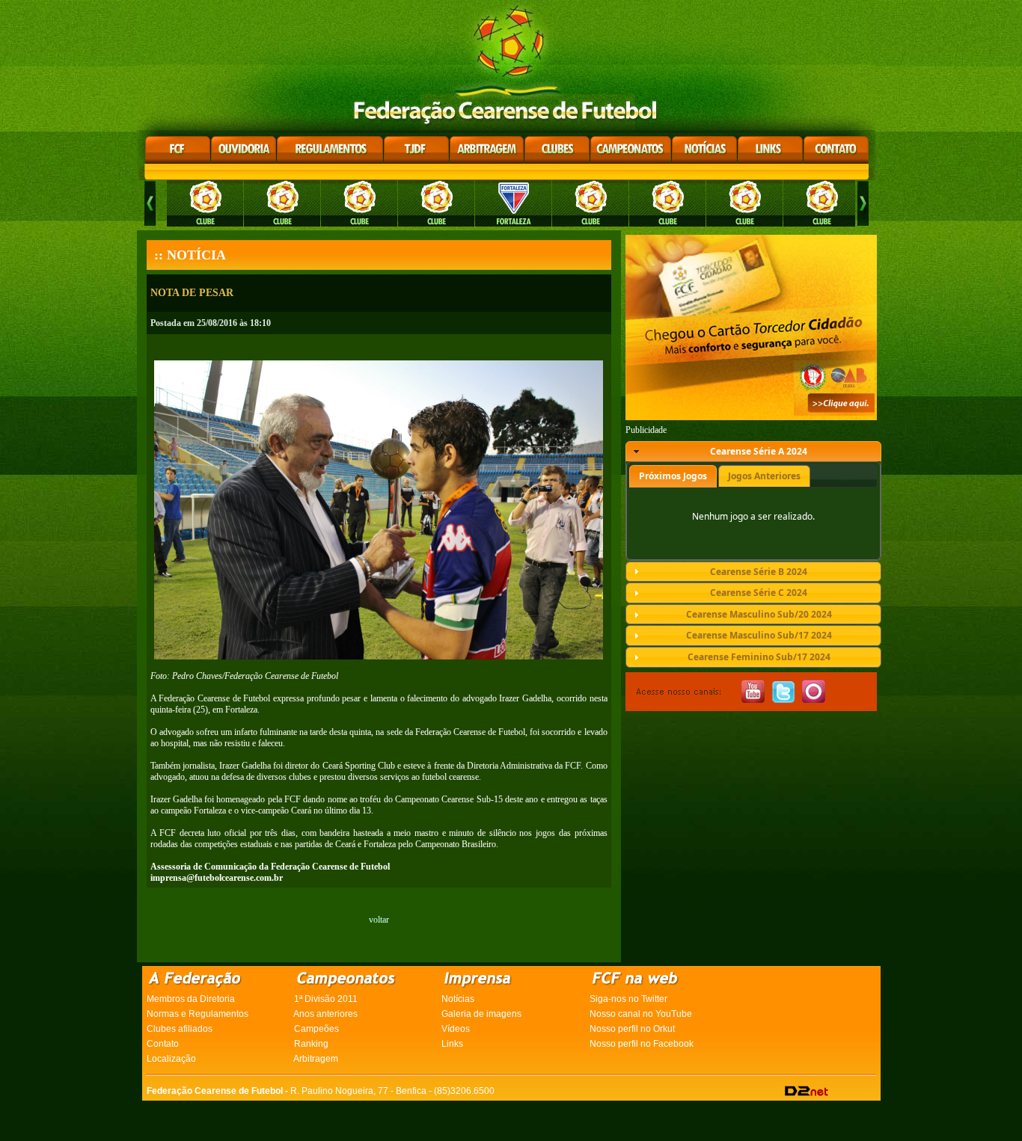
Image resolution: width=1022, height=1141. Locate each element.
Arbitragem (315, 1059)
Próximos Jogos (673, 476)
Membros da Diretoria (191, 999)
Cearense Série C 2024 (758, 592)
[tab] (753, 451)
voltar (379, 919)
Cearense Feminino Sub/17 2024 (759, 657)
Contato (163, 1044)
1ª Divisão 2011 (326, 999)
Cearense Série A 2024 (758, 451)
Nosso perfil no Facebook (642, 1044)
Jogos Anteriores (764, 476)
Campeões (316, 1029)
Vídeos (455, 1029)
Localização (171, 1059)
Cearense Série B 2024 (758, 571)
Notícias (457, 999)
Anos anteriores (325, 1014)
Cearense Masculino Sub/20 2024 (759, 614)
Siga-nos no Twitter (628, 999)
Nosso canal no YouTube (641, 1014)
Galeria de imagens (481, 1014)
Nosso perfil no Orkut (632, 1029)
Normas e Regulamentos (197, 1014)
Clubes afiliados (179, 1029)
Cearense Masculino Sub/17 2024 (759, 635)
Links (452, 1044)
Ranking (311, 1044)
